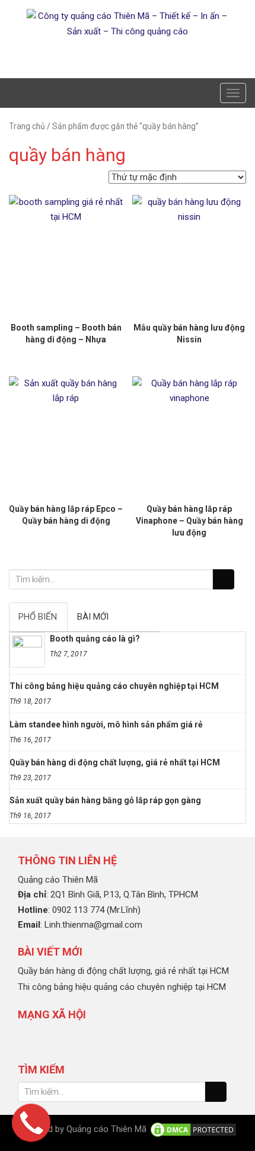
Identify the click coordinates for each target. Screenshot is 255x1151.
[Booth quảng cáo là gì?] (27, 650)
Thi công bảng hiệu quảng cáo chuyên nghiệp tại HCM (114, 686)
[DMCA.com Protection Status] (193, 1129)
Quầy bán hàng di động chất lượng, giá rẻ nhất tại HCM (114, 762)
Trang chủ (27, 126)
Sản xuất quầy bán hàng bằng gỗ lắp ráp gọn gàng (105, 800)
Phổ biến (37, 616)
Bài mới (93, 616)
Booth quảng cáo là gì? (95, 638)
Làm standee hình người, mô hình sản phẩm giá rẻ (106, 724)
